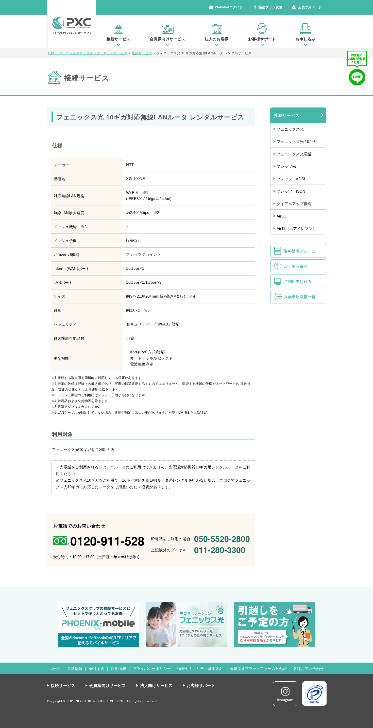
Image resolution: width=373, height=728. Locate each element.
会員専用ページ (310, 7)
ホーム (55, 668)
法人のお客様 (217, 39)
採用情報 (118, 668)
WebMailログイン (229, 7)
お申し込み (305, 39)
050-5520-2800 (222, 538)
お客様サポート (262, 39)
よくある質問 (296, 266)
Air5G (282, 216)
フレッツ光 (286, 166)
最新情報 (74, 668)
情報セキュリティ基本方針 (200, 668)
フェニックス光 (290, 129)
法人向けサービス (156, 685)
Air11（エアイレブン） (296, 228)
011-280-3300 (219, 550)
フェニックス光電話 (294, 154)
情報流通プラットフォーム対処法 (258, 668)
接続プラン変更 (271, 7)
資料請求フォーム (300, 251)
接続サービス (118, 39)
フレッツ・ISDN (291, 191)
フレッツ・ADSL (291, 179)
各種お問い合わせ (308, 668)
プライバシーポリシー (152, 668)
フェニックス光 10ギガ (297, 141)
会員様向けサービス (167, 39)
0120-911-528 (107, 540)
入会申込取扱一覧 (300, 297)
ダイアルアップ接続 (294, 204)
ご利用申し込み (298, 281)
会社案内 (96, 668)
